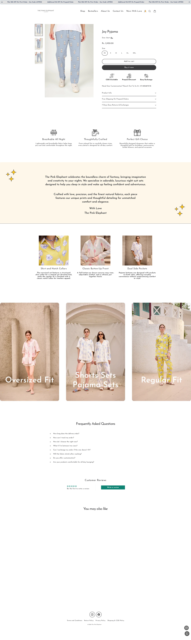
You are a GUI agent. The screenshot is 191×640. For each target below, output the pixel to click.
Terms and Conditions (74, 620)
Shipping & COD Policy (115, 620)
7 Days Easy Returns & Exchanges (115, 105)
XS (105, 53)
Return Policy (89, 620)
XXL (134, 53)
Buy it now (129, 67)
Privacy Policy (100, 620)
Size (103, 48)
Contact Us (118, 11)
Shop (82, 11)
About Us (105, 11)
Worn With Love (134, 11)
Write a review (113, 487)
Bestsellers (93, 11)
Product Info (107, 93)
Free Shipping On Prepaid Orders (115, 99)
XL (128, 53)
